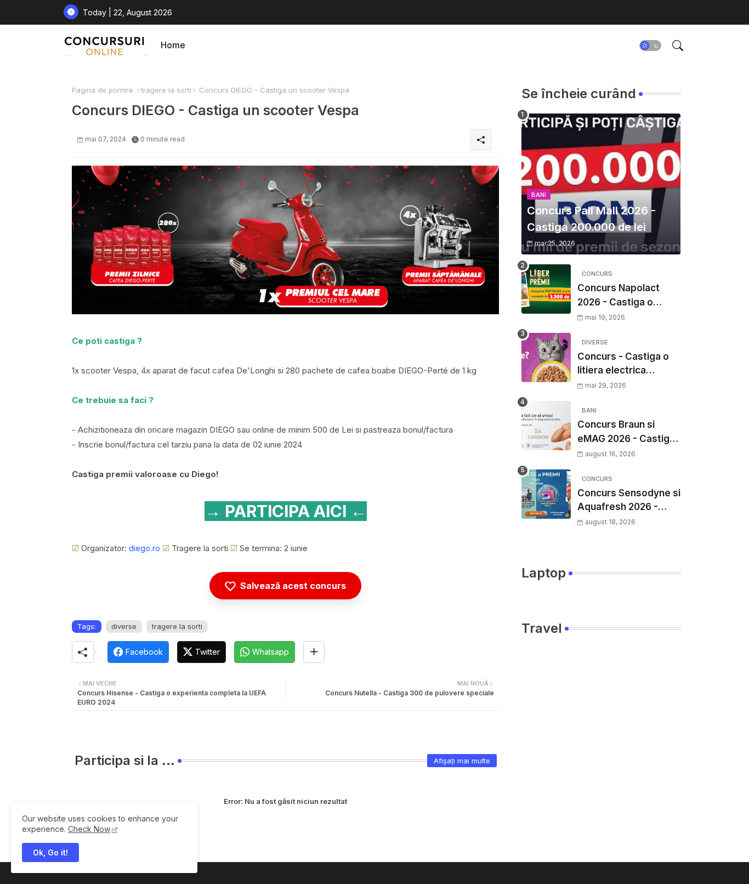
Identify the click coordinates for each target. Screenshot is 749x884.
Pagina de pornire (102, 90)
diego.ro (144, 548)
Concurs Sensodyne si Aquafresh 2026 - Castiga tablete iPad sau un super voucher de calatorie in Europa (628, 501)
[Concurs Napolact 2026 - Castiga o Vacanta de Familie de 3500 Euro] (546, 289)
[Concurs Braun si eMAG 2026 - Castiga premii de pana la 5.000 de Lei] (546, 425)
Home (173, 44)
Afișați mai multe (462, 760)
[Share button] (314, 652)
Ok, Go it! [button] (50, 852)
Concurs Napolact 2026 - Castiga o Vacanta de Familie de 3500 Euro (627, 295)
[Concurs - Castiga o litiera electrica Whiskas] (546, 357)
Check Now (89, 829)
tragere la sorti (166, 90)
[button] (650, 45)
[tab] (173, 45)
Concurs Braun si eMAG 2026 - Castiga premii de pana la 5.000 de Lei (626, 432)
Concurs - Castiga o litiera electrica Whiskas (623, 364)
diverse (124, 626)
